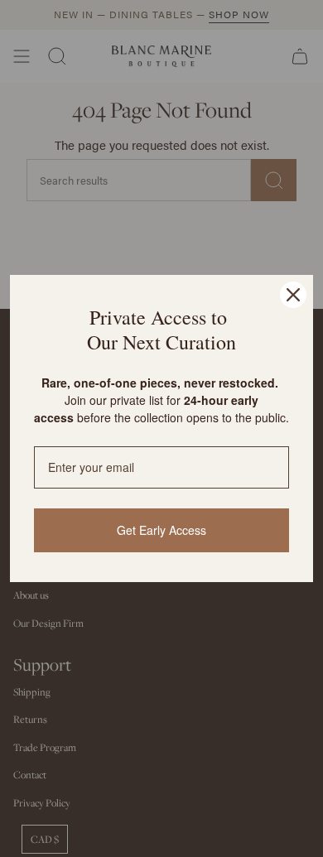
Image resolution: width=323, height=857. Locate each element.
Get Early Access (161, 530)
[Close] (293, 295)
